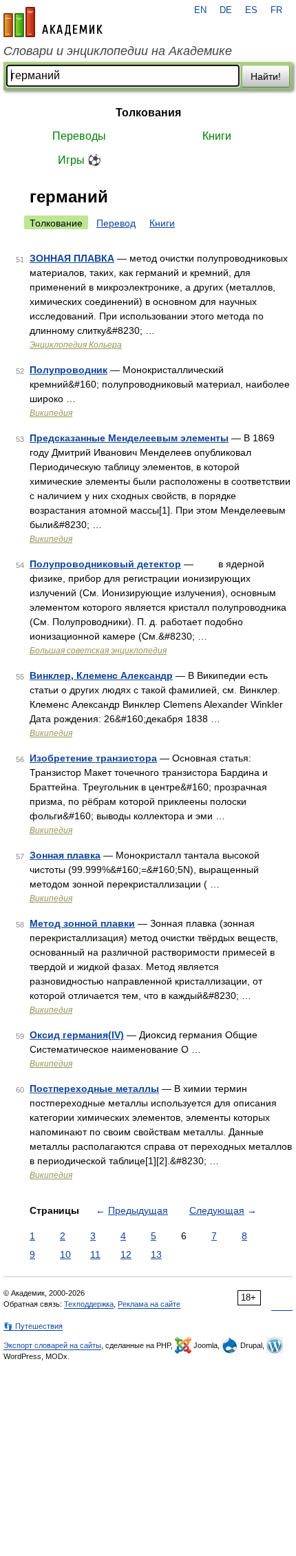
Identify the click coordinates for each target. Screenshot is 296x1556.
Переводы (79, 136)
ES (251, 10)
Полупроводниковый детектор (105, 563)
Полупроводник (68, 369)
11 (95, 1254)
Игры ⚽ (79, 160)
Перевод (116, 223)
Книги (216, 136)
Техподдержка (89, 1304)
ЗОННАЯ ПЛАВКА (72, 258)
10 (65, 1254)
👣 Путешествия (33, 1326)
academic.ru (53, 22)
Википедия (51, 413)
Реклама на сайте (149, 1304)
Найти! (266, 76)
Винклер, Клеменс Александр (101, 675)
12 (125, 1254)
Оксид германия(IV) (77, 1034)
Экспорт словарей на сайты (52, 1345)
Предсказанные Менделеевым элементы (129, 437)
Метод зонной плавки (82, 923)
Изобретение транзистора (93, 758)
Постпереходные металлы (94, 1088)
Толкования (148, 112)
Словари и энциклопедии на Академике (117, 51)
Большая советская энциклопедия (98, 650)
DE (226, 10)
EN (200, 10)
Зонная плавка (65, 855)
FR (276, 10)
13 (156, 1254)
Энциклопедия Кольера (76, 345)
